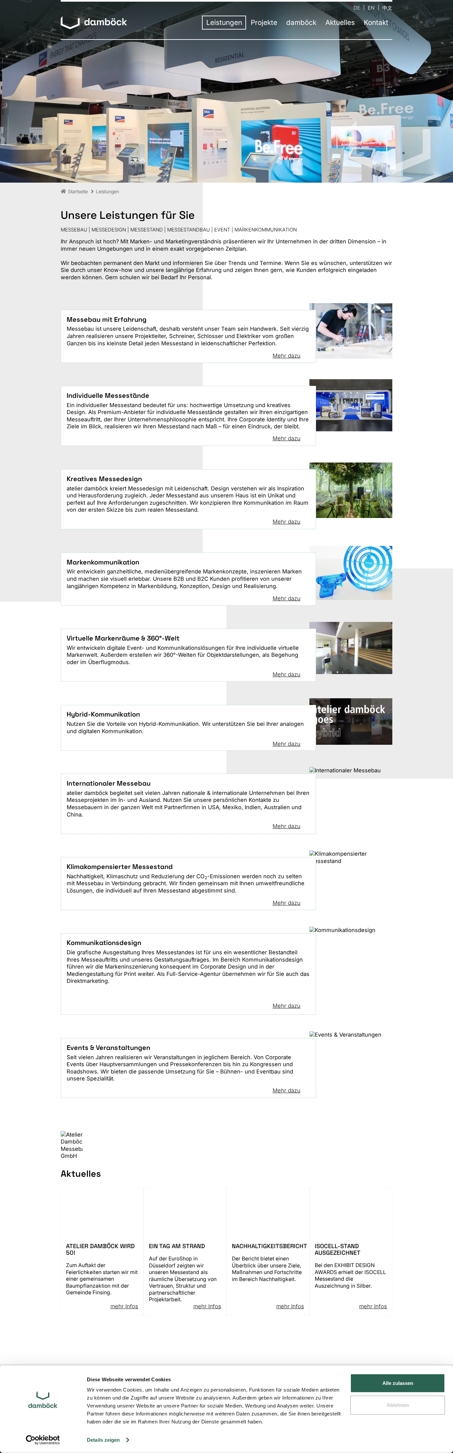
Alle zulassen (397, 1383)
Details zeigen (103, 1440)
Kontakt (376, 23)
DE (357, 7)
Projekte (264, 23)
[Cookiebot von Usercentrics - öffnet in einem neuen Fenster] (43, 1440)
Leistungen (224, 23)
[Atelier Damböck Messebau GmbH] (94, 23)
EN (371, 7)
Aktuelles (340, 23)
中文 (387, 7)
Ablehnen (398, 1405)
